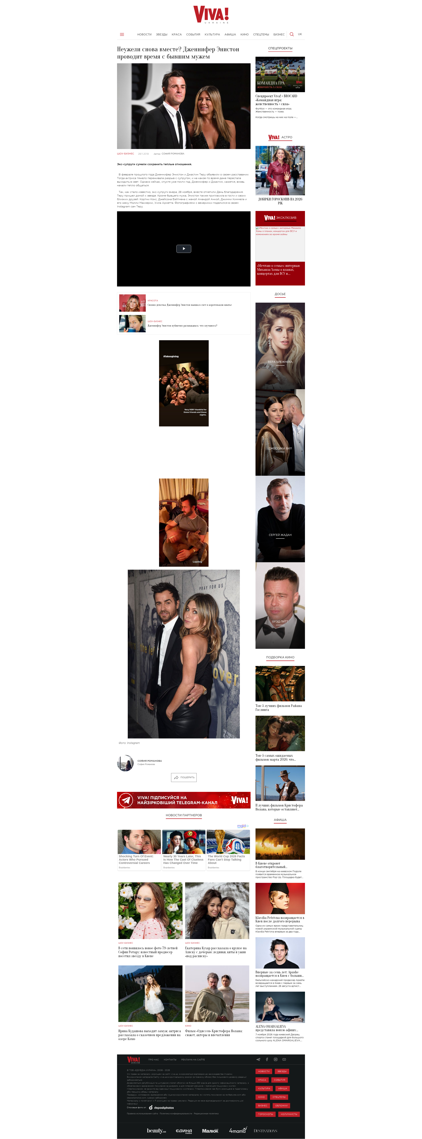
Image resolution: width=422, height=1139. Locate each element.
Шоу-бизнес (125, 154)
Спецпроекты (280, 48)
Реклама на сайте (193, 1059)
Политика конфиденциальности (176, 1114)
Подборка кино (280, 657)
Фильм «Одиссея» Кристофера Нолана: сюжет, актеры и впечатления (213, 1033)
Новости (264, 1071)
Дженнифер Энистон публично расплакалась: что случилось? (182, 325)
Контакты (170, 1059)
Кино (188, 1026)
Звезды (281, 1071)
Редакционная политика (206, 1114)
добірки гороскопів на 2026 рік (280, 201)
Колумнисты (289, 1114)
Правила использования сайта (142, 1114)
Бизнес (262, 1105)
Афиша (280, 820)
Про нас (153, 1059)
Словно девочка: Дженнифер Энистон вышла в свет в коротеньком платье (190, 304)
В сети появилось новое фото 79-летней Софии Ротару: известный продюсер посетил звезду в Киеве (148, 952)
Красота (153, 301)
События (279, 1080)
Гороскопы (265, 1114)
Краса (262, 1080)
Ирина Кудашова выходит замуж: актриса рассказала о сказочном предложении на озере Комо (149, 1035)
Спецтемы (279, 1097)
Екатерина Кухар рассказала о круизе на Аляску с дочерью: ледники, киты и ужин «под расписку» (216, 952)
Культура (264, 1088)
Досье (280, 294)
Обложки (281, 1105)
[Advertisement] (184, 452)
